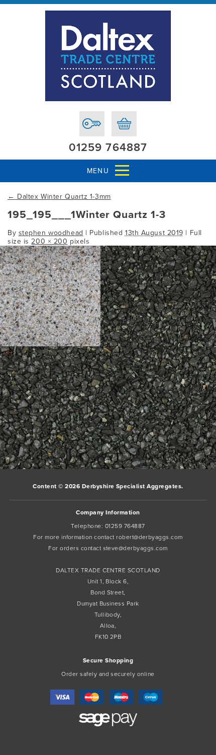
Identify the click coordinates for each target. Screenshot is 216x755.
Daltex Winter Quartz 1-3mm (59, 196)
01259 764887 (108, 147)
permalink (65, 360)
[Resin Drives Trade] (108, 56)
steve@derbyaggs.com (135, 548)
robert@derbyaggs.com (149, 537)
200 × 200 (49, 241)
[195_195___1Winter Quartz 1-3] (50, 344)
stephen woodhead (51, 233)
